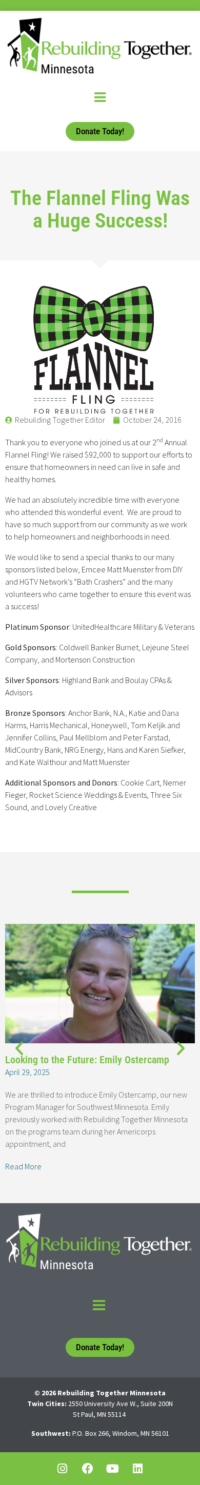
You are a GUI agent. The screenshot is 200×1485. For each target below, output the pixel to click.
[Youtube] (113, 1468)
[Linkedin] (138, 1468)
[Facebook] (87, 1468)
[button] (19, 1048)
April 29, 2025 (27, 1072)
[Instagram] (62, 1468)
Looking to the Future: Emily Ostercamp (87, 1060)
